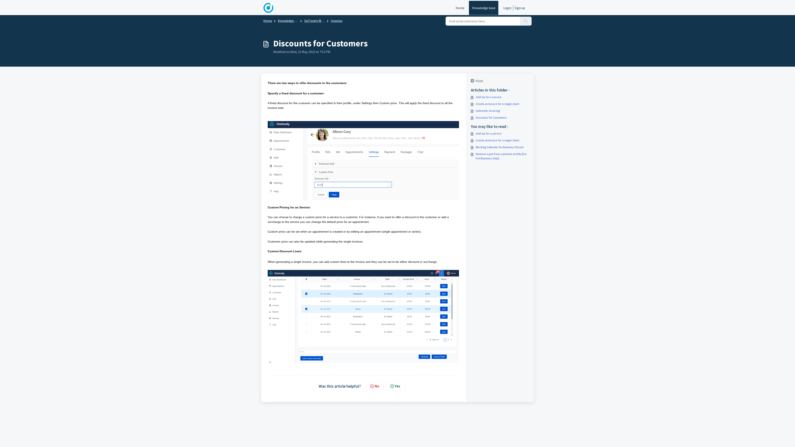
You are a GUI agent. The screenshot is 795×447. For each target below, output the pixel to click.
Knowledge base (483, 8)
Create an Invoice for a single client (497, 104)
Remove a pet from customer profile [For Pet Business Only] (501, 156)
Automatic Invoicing (488, 111)
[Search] (526, 21)
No (377, 386)
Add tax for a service (488, 97)
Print (479, 81)
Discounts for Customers (491, 117)
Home (460, 8)
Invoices (336, 21)
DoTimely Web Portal (319, 21)
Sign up (520, 8)
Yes (397, 386)
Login (507, 8)
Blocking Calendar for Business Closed (499, 147)
